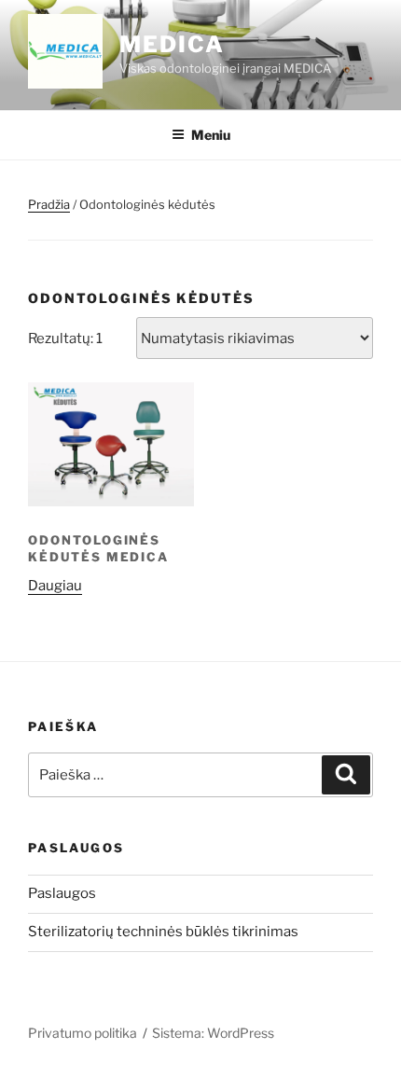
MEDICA (172, 44)
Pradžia (49, 204)
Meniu (210, 135)
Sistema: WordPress (213, 1033)
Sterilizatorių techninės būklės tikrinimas (163, 931)
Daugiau (55, 585)
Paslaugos (62, 893)
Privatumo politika (82, 1033)
